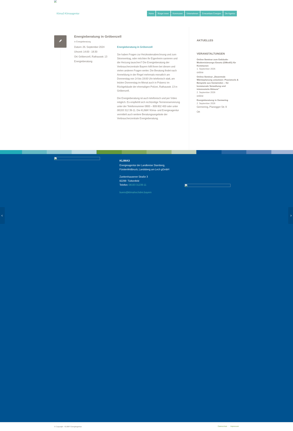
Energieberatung (83, 42)
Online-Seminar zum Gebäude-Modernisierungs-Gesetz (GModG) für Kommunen (216, 62)
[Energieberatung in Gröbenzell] (60, 41)
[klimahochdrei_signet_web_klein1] (66, 13)
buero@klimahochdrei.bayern (135, 192)
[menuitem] (151, 13)
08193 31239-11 (137, 185)
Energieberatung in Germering (212, 100)
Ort (198, 112)
